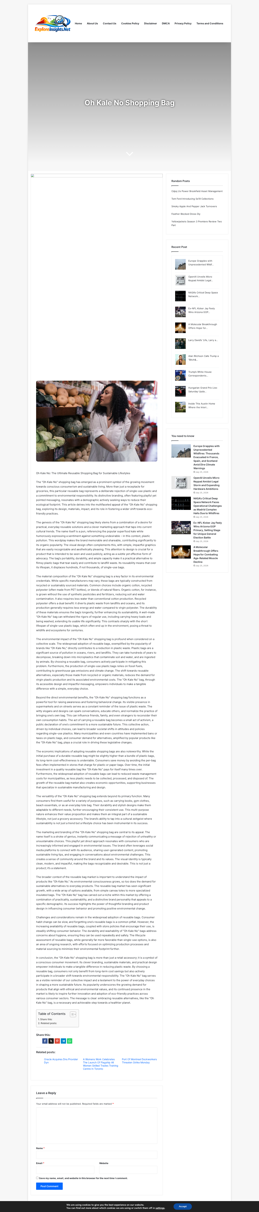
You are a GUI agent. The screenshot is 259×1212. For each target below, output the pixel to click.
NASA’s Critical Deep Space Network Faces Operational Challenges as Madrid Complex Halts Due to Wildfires (207, 506)
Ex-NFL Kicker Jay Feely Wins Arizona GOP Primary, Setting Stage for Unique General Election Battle (207, 530)
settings (160, 1208)
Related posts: (49, 1023)
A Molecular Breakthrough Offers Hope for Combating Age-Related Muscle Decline (205, 554)
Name (40, 1148)
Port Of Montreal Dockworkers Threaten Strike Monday (139, 1061)
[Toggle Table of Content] (71, 1014)
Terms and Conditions (209, 23)
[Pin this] (57, 1041)
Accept (183, 1206)
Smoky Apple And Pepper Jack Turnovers (194, 206)
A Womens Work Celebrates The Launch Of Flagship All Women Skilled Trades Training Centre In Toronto (100, 1064)
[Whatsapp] (69, 1041)
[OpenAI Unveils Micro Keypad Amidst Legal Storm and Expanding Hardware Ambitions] (181, 482)
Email (40, 1163)
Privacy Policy (183, 23)
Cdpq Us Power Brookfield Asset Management (197, 191)
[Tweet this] (51, 1041)
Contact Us (109, 23)
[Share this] (45, 1041)
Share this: (46, 1019)
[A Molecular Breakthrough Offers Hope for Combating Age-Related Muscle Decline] (181, 552)
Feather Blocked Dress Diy (185, 213)
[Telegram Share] (63, 1041)
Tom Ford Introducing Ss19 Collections (192, 198)
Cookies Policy (130, 23)
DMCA (166, 23)
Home (78, 23)
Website (103, 1163)
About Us (92, 23)
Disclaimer (150, 23)
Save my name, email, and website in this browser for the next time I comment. (83, 1178)
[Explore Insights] (52, 23)
